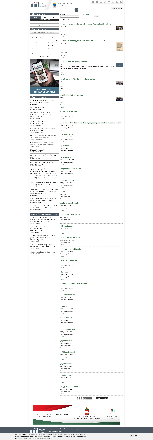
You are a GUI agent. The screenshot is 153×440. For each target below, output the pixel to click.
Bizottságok (65, 375)
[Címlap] (38, 5)
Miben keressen (87, 14)
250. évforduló (66, 134)
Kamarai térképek (68, 295)
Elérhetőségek (66, 226)
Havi (54, 17)
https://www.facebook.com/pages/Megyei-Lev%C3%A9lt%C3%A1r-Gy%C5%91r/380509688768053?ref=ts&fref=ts (97, 2)
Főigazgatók (65, 157)
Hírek (61, 70)
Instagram (101, 2)
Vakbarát (109, 2)
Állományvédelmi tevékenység (73, 283)
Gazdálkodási (66, 318)
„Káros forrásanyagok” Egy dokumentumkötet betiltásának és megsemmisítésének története (44, 220)
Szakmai (64, 306)
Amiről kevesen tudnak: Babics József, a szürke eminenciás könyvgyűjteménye (42, 238)
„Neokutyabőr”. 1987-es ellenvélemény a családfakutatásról (39, 229)
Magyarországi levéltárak (71, 386)
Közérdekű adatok (68, 180)
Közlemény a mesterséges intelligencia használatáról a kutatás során (42, 115)
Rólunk (63, 192)
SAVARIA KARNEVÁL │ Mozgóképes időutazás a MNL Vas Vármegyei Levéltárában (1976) (44, 191)
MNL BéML (39, 178)
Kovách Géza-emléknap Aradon (73, 62)
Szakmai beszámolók (69, 203)
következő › (99, 398)
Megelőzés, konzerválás (70, 169)
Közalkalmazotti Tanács (70, 214)
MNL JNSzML (40, 132)
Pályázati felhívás (37, 107)
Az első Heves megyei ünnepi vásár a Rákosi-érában (82, 41)
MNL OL (39, 104)
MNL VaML (39, 139)
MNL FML (39, 165)
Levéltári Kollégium (68, 260)
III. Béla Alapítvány (68, 329)
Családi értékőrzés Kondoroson (73, 95)
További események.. (35, 35)
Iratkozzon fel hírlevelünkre (93, 2)
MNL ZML (39, 125)
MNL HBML (39, 151)
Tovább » (62, 36)
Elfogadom (134, 435)
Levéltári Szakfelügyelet (71, 249)
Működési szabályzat (69, 352)
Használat (64, 272)
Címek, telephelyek (68, 111)
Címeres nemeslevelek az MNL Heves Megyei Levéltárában (85, 24)
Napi (35, 17)
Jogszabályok (66, 341)
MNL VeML (39, 186)
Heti (45, 17)
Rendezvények (64, 32)
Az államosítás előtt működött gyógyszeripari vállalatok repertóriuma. (90, 123)
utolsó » (106, 398)
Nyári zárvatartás (37, 150)
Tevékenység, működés (70, 237)
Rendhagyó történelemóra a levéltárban (77, 79)
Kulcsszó (62, 14)
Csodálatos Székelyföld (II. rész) (43, 252)
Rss (105, 2)
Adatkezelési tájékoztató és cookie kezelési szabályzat (35, 438)
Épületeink (65, 146)
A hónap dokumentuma (66, 53)
